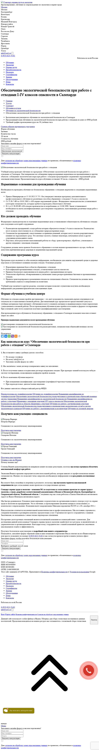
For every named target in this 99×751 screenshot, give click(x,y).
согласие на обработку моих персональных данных (26, 160)
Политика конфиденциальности (54, 572)
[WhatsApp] (9, 336)
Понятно (94, 620)
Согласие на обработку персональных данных (53, 614)
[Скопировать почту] (12, 53)
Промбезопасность (13, 70)
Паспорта (10, 72)
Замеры (9, 77)
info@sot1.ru (6, 53)
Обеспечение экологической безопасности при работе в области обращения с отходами (44, 402)
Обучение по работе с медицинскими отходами (69, 404)
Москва (4, 7)
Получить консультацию (11, 430)
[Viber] (12, 336)
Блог (3, 614)
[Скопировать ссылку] (19, 336)
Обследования (12, 79)
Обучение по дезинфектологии (45, 394)
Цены (8, 82)
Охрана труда (11, 67)
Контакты (10, 84)
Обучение (10, 62)
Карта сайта (10, 614)
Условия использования (79, 572)
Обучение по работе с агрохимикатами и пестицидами (44, 408)
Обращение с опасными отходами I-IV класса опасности (39, 401)
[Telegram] (2, 336)
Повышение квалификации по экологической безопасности (42, 399)
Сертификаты (11, 74)
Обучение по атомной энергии (80, 408)
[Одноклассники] (15, 336)
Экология (10, 65)
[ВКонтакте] (5, 336)
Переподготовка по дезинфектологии (16, 394)
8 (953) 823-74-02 (8, 56)
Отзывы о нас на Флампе (11, 460)
